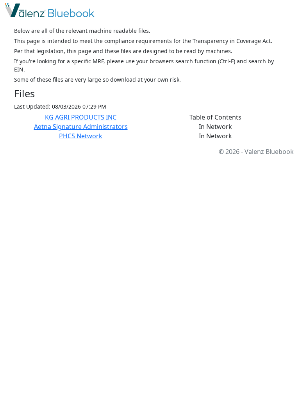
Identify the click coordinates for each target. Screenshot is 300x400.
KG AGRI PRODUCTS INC (80, 117)
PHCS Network (80, 136)
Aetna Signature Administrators (81, 126)
